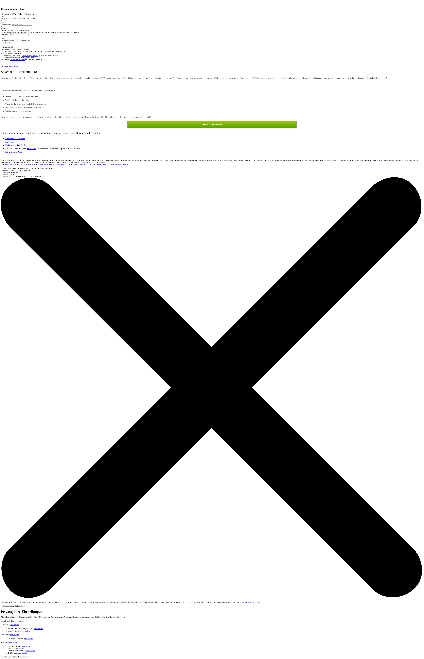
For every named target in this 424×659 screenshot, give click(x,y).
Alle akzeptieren (7, 657)
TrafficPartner (17, 653)
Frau (21, 14)
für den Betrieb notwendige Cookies (25, 629)
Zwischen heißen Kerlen (16, 145)
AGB (44, 51)
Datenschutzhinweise (17, 60)
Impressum (5, 164)
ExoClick (16, 649)
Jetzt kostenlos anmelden (9, 66)
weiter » (4, 16)
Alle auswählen (8, 621)
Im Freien (9, 142)
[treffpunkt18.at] (12, 64)
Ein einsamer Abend (14, 152)
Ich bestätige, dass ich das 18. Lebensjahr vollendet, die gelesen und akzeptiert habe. (35, 51)
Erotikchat (31, 148)
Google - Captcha (19, 631)
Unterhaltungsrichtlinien (30, 56)
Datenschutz (42, 164)
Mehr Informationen (8, 606)
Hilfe (62, 164)
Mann (15, 14)
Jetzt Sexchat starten (212, 124)
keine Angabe (31, 14)
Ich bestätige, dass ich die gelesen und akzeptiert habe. (31, 56)
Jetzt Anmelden (7, 47)
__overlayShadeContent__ (10, 172)
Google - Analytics (19, 646)
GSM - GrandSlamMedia (21, 651)
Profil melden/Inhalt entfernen (75, 164)
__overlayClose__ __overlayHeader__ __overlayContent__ (22, 176)
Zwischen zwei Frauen (15, 138)
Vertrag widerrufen (54, 164)
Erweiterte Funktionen (20, 639)
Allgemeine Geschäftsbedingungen (21, 164)
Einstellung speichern (21, 657)
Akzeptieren (20, 606)
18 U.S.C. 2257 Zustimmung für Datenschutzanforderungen (107, 164)
